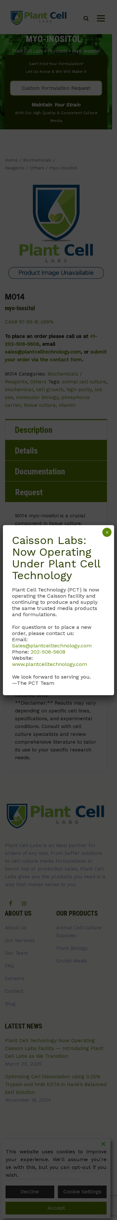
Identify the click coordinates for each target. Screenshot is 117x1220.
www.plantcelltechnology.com (49, 664)
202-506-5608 (48, 652)
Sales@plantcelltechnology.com (52, 646)
